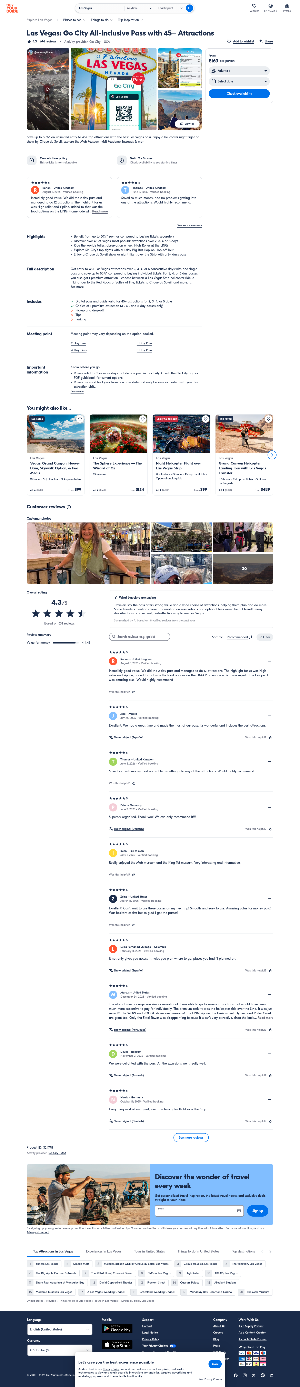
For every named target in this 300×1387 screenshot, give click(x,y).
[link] (56, 455)
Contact (147, 1326)
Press (216, 1345)
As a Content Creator (252, 1332)
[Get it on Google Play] (117, 1329)
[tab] (53, 1251)
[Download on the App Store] (117, 1345)
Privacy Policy (150, 1339)
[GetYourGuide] (12, 8)
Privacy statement (38, 1232)
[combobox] (239, 637)
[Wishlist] (254, 5)
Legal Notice (150, 1332)
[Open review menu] (269, 661)
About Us (219, 1326)
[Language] (270, 5)
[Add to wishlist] (80, 419)
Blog (216, 1339)
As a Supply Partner (251, 1326)
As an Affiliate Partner (253, 1339)
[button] (42, 41)
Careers (218, 1332)
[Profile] (287, 5)
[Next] (272, 454)
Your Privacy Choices (155, 1345)
